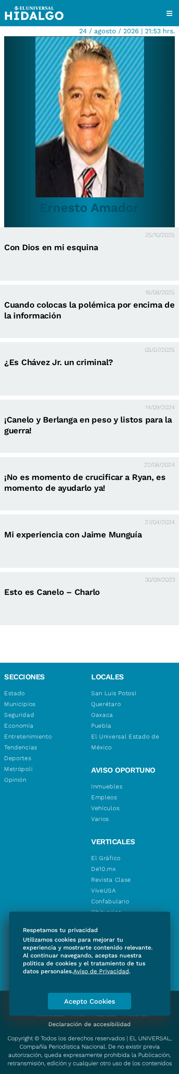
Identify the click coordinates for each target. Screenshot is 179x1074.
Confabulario (110, 901)
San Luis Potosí (114, 693)
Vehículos (105, 808)
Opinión (15, 779)
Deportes (18, 758)
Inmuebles (106, 786)
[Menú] (169, 13)
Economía (19, 725)
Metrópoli (18, 769)
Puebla (101, 725)
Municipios (20, 704)
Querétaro (106, 704)
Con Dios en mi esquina (51, 247)
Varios (100, 818)
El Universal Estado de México (125, 742)
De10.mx (103, 868)
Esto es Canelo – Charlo (52, 592)
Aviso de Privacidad (101, 971)
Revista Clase (111, 879)
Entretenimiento (28, 736)
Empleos (104, 797)
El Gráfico (106, 858)
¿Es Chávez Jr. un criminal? (58, 362)
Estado (14, 693)
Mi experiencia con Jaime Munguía (73, 534)
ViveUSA (103, 890)
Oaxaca (102, 714)
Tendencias (20, 747)
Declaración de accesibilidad (89, 1024)
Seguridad (19, 714)
